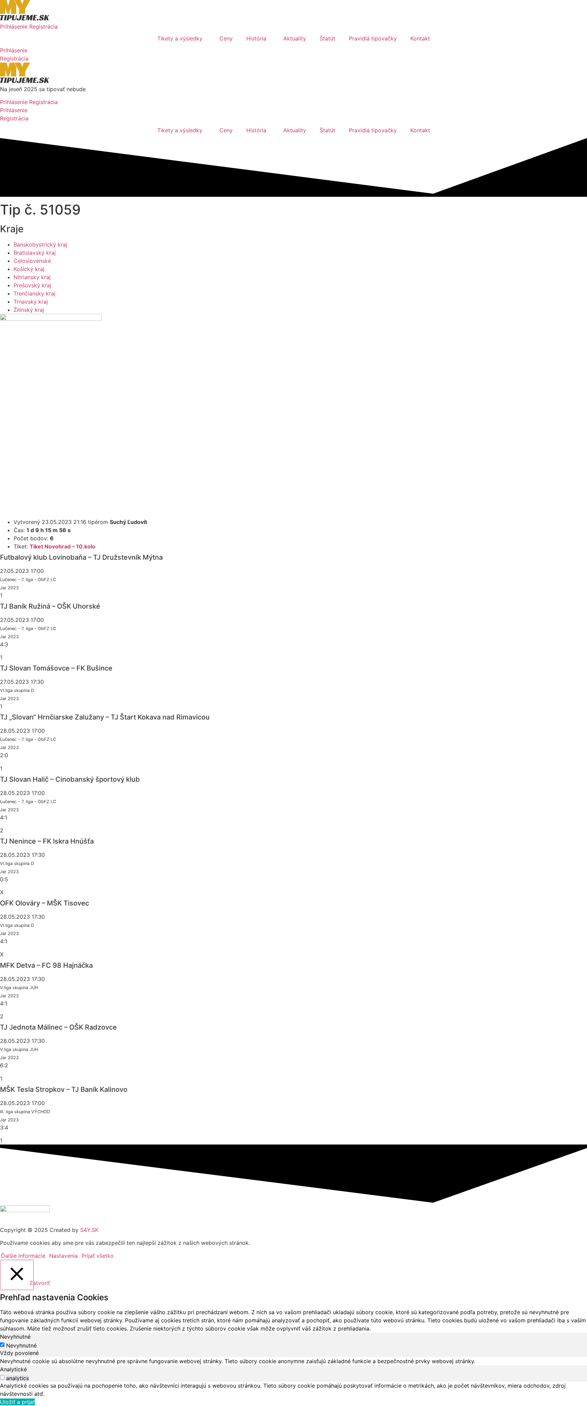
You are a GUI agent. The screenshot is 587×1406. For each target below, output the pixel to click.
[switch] (2, 1377)
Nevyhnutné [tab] (15, 1336)
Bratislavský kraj (35, 252)
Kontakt (420, 38)
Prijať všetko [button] (98, 1255)
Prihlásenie (14, 26)
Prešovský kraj (32, 285)
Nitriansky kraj (32, 277)
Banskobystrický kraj (40, 244)
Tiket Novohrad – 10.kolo (62, 546)
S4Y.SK (89, 1229)
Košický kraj (29, 269)
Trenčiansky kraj (34, 293)
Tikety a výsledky (179, 38)
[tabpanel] (293, 1361)
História (256, 38)
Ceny (226, 38)
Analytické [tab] (13, 1369)
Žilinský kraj (29, 309)
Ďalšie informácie (23, 1255)
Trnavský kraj (31, 301)
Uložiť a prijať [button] (17, 1402)
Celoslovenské (32, 260)
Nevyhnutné (21, 1345)
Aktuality (294, 38)
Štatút (327, 38)
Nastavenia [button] (63, 1255)
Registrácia (43, 26)
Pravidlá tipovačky (373, 38)
